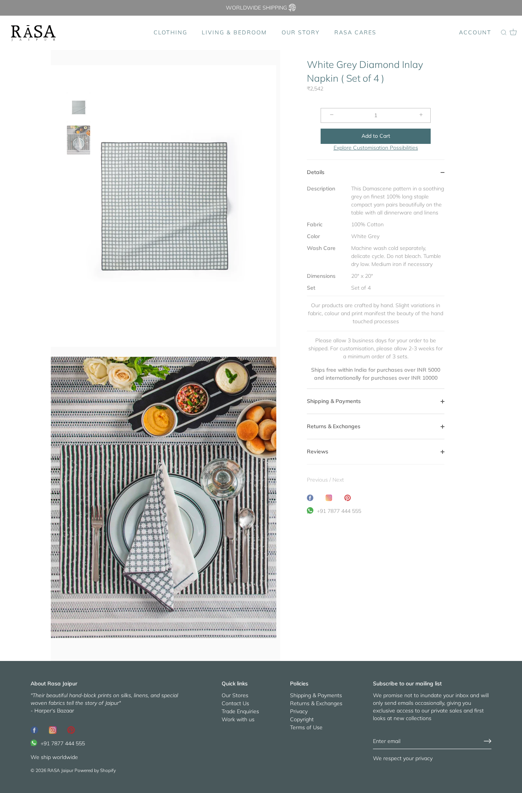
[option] (78, 108)
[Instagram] (53, 729)
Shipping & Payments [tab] (334, 401)
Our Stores (235, 695)
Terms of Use (306, 727)
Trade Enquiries (240, 711)
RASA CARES (355, 32)
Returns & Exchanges (316, 703)
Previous (318, 479)
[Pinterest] (71, 729)
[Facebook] (34, 729)
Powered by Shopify (95, 770)
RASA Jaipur (60, 770)
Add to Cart (376, 135)
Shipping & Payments (316, 695)
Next (338, 479)
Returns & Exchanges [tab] (333, 426)
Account (475, 32)
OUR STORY (301, 32)
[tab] (375, 286)
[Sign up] (487, 741)
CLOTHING (170, 32)
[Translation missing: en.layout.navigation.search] (503, 32)
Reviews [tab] (317, 451)
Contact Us (235, 703)
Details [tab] (315, 172)
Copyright (302, 719)
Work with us (238, 719)
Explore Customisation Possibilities (376, 147)
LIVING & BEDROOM (234, 32)
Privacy (299, 711)
